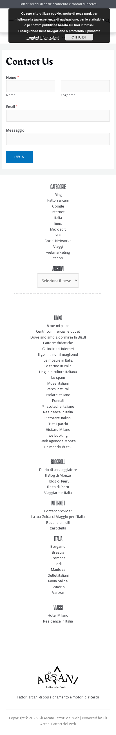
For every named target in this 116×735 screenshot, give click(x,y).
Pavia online (58, 581)
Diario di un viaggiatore (58, 469)
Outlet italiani (58, 575)
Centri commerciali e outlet (58, 331)
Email (11, 107)
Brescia (58, 552)
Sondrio (58, 586)
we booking (58, 435)
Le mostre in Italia (58, 360)
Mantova (58, 569)
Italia (58, 217)
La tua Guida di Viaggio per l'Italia (58, 516)
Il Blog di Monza (58, 475)
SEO (58, 234)
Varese (58, 592)
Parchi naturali (58, 389)
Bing (58, 194)
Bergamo (58, 546)
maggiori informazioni (42, 37)
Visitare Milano (58, 429)
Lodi (58, 563)
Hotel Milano (58, 615)
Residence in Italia (58, 412)
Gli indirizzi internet (58, 348)
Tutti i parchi (58, 423)
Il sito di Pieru (58, 486)
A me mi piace (58, 325)
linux (58, 223)
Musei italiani (58, 383)
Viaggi (58, 246)
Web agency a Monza (58, 441)
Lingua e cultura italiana (58, 371)
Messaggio (15, 130)
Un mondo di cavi (58, 446)
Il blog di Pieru (58, 481)
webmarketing (58, 252)
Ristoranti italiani (58, 417)
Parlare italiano (58, 394)
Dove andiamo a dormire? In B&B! (58, 337)
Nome (12, 77)
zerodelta (58, 528)
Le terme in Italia (58, 365)
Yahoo (58, 257)
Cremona (58, 558)
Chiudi (79, 37)
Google (58, 206)
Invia (19, 156)
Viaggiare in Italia (58, 492)
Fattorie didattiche (58, 342)
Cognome (68, 95)
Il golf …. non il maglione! (58, 354)
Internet (58, 211)
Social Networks (58, 240)
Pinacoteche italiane (58, 406)
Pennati (58, 400)
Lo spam (58, 377)
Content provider (58, 511)
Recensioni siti (58, 522)
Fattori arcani (58, 200)
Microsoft (58, 229)
